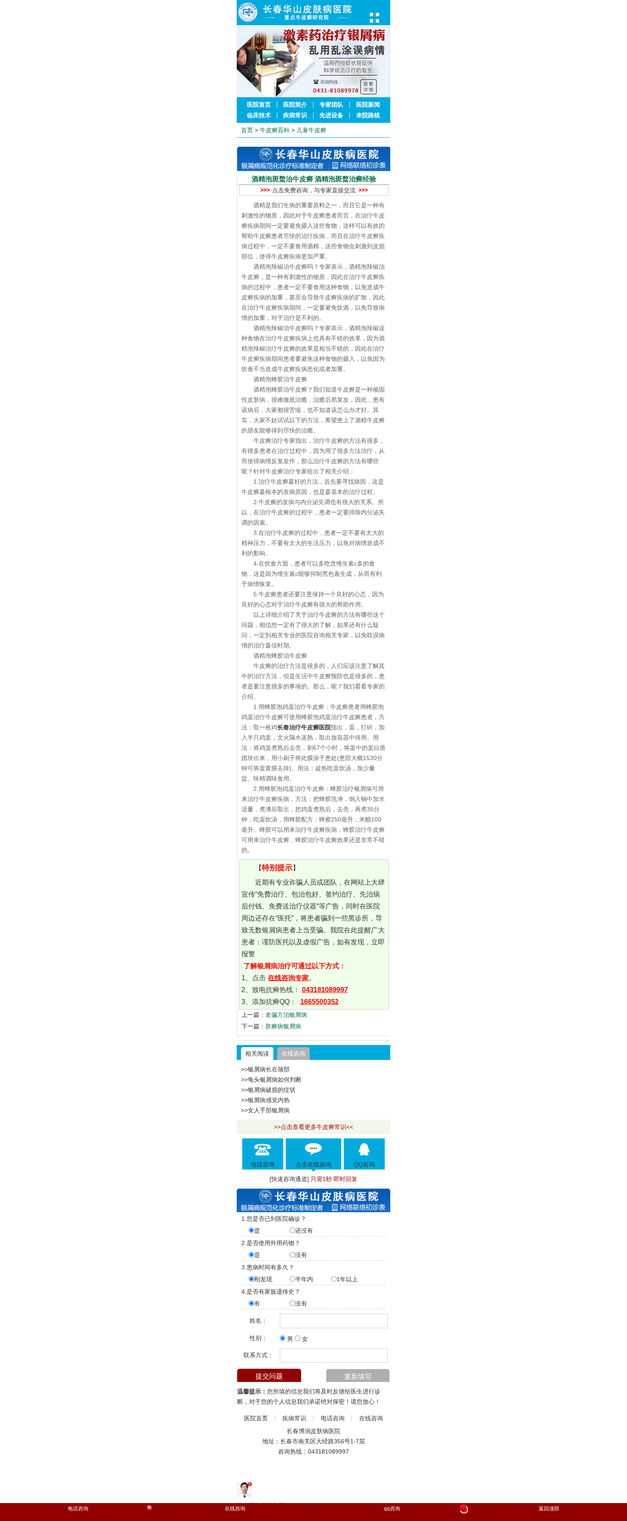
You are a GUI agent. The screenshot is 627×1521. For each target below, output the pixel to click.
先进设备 (331, 115)
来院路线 (368, 115)
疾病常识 (295, 115)
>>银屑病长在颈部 (265, 1069)
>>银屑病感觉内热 (265, 1100)
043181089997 (325, 989)
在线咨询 (293, 1053)
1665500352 (319, 1001)
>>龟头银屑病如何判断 (271, 1079)
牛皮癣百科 (275, 130)
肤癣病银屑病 (283, 1026)
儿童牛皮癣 (311, 130)
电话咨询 (333, 1418)
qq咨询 (424, 1509)
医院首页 (259, 105)
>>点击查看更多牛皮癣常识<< (313, 1126)
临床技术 (259, 115)
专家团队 (331, 105)
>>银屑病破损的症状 (268, 1089)
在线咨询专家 (288, 977)
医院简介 (295, 105)
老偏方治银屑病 (286, 1014)
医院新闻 (368, 105)
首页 (247, 130)
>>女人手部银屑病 (265, 1110)
